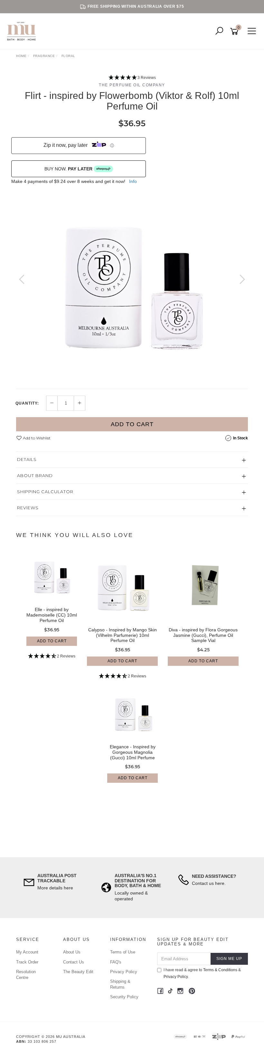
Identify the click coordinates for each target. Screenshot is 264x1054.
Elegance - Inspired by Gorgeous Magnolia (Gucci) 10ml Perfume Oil (133, 754)
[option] (132, 285)
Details (27, 459)
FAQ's (115, 962)
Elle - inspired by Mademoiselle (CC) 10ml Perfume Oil (51, 615)
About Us (71, 952)
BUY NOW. (68, 168)
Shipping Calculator (45, 491)
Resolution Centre (26, 974)
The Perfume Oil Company (132, 85)
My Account (27, 952)
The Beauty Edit (78, 971)
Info (133, 181)
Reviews (28, 507)
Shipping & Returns (120, 984)
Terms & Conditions (220, 970)
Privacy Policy (123, 971)
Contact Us (73, 962)
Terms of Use (122, 952)
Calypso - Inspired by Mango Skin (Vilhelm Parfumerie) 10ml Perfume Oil (122, 635)
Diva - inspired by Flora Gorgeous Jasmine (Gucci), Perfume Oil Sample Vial (203, 635)
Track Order (27, 962)
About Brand (35, 475)
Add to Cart (132, 424)
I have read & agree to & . (202, 973)
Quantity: (27, 403)
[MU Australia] (23, 31)
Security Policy (124, 996)
